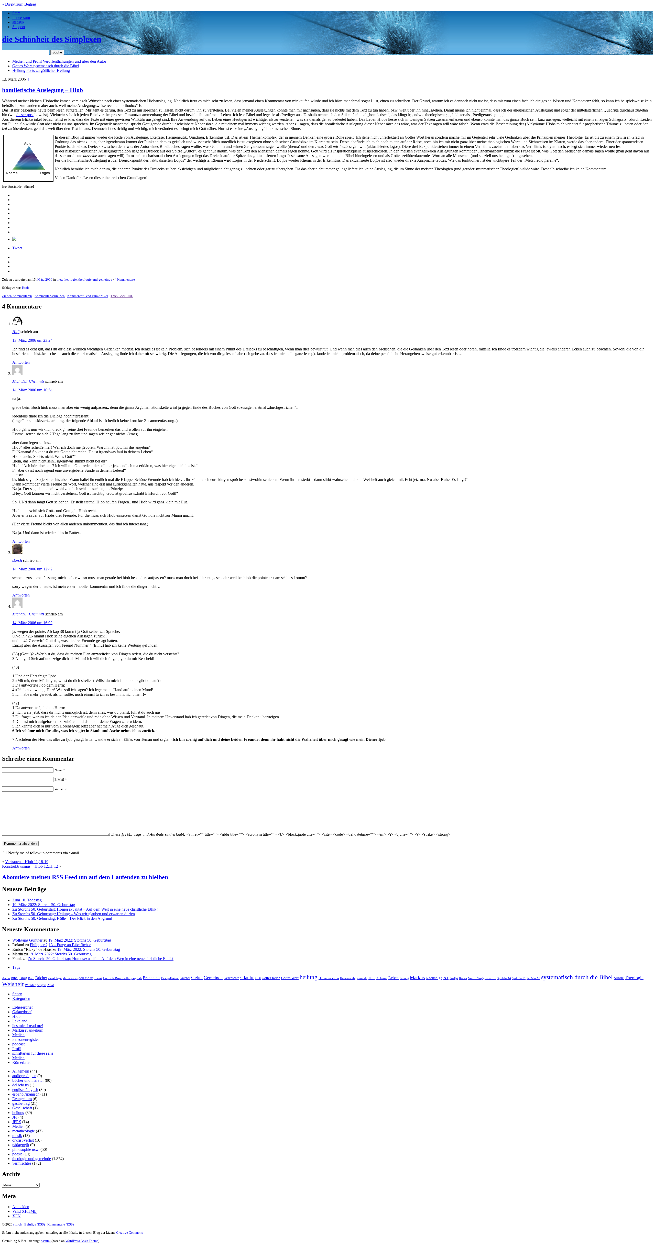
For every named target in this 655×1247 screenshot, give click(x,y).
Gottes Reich (271, 978)
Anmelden (20, 1207)
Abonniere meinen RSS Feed (85, 877)
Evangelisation (170, 978)
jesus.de (361, 978)
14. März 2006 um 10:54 (32, 390)
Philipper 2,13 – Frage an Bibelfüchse (60, 945)
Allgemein (20, 1071)
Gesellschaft (22, 1108)
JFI (14, 1117)
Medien (18, 1035)
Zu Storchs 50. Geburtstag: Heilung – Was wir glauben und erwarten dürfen (73, 914)
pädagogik (20, 1145)
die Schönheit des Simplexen (51, 39)
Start (16, 13)
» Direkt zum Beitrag (19, 4)
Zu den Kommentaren (17, 296)
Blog (23, 978)
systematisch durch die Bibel (577, 977)
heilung (309, 977)
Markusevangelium (27, 1030)
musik (17, 1135)
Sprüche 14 (504, 978)
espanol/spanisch (25, 1094)
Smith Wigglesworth (482, 978)
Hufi (15, 331)
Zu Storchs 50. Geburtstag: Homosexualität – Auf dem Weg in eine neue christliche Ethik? (85, 909)
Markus (417, 977)
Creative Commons (129, 1232)
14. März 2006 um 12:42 (32, 569)
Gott (258, 978)
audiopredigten (24, 1076)
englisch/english (25, 1089)
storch (17, 560)
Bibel (14, 978)
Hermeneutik (347, 978)
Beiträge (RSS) (34, 1224)
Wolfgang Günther (27, 940)
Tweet (17, 248)
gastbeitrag (21, 1103)
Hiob (25, 288)
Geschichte (231, 978)
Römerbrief (21, 1062)
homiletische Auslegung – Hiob (42, 90)
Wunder (30, 985)
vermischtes (21, 1163)
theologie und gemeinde (95, 279)
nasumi (46, 1241)
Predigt (454, 978)
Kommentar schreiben (50, 296)
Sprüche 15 (519, 978)
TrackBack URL (122, 296)
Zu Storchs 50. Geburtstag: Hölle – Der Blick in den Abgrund (62, 918)
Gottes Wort (45, 66)
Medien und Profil (59, 61)
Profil (16, 1048)
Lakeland (19, 1021)
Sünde (619, 978)
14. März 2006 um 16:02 (32, 623)
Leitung (404, 978)
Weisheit (13, 984)
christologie (55, 978)
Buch (31, 978)
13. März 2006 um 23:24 (32, 340)
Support (18, 27)
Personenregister (25, 1039)
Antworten (21, 362)
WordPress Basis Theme (82, 1241)
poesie (17, 1154)
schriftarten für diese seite (32, 1053)
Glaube (247, 977)
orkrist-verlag (23, 1140)
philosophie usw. (25, 1149)
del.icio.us (70, 978)
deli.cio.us (86, 978)
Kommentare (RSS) (60, 1224)
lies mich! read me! (27, 1025)
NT (446, 978)
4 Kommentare (125, 279)
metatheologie (67, 279)
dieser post (25, 115)
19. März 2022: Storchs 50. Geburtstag (43, 904)
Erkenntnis (151, 978)
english (137, 978)
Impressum (21, 17)
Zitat (50, 985)
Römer (463, 978)
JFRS (371, 978)
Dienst (98, 978)
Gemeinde (213, 977)
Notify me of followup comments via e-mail (43, 853)
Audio (6, 978)
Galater (185, 978)
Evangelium (22, 1099)
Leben (393, 978)
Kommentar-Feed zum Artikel (87, 296)
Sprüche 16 (533, 978)
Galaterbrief (21, 1012)
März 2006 (44, 279)
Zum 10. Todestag (27, 900)
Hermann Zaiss (329, 978)
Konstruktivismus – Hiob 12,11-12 (30, 866)
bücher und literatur (28, 1080)
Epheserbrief (22, 1007)
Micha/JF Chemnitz (28, 381)
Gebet (197, 977)
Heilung (41, 70)
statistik (18, 22)
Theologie (634, 977)
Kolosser (381, 978)
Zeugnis (41, 985)
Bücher (41, 978)
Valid (24, 1211)
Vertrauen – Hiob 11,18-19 (26, 861)
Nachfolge (434, 978)
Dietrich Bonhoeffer (116, 978)
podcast (18, 1044)
